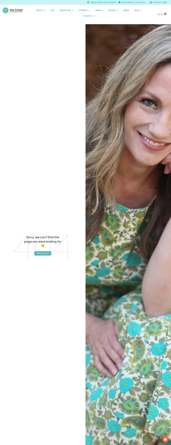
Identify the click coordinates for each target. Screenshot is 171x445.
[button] (165, 439)
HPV (53, 10)
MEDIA (126, 10)
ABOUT (39, 10)
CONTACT (88, 16)
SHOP (136, 10)
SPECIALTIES (65, 10)
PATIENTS (83, 10)
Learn (98, 10)
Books (112, 10)
